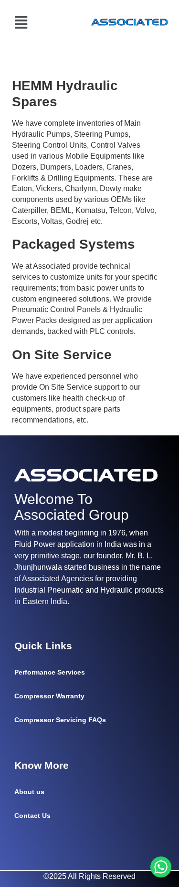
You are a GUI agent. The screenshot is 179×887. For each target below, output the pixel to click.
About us (29, 792)
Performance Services (49, 672)
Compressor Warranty (49, 696)
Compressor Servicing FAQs (60, 720)
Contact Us (32, 815)
